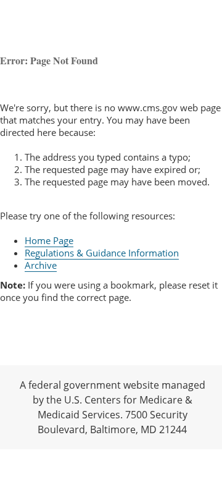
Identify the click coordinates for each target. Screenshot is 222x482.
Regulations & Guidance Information (102, 253)
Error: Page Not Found (49, 60)
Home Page (49, 240)
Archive (41, 265)
